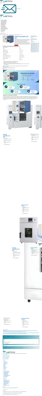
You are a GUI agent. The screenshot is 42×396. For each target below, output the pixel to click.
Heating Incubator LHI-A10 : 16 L (35, 43)
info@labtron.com (18, 8)
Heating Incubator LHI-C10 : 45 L (35, 48)
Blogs (4, 365)
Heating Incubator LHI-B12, (6, 331)
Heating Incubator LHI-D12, (20, 330)
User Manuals (5, 363)
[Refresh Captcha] (3, 346)
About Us (5, 361)
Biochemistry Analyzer (6, 382)
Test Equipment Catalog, (31, 332)
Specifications (4, 46)
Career (4, 366)
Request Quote (16, 45)
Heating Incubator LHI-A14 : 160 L (35, 44)
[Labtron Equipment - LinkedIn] (6, 358)
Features (8, 46)
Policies (5, 367)
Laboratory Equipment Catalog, (9, 332)
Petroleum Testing (3, 26)
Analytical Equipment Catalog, (17, 332)
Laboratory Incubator (11, 34)
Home (1, 34)
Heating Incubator (17, 34)
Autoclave (5, 379)
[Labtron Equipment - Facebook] (5, 358)
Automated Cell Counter (7, 380)
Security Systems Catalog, (17, 333)
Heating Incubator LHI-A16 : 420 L (35, 47)
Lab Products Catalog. (23, 333)
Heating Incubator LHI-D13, (13, 331)
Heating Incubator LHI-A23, (27, 330)
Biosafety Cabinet (6, 383)
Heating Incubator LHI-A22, (6, 330)
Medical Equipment (3, 23)
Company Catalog (6, 362)
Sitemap (5, 368)
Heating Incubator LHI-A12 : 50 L (35, 49)
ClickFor (3, 350)
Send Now (21, 347)
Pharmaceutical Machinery (4, 28)
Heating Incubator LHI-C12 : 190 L (35, 45)
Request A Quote (2, 14)
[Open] (0, 17)
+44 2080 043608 (6, 357)
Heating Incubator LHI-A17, (13, 330)
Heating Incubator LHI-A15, (20, 331)
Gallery (4, 364)
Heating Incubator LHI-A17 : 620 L (35, 50)
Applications (11, 46)
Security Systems (3, 29)
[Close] (0, 19)
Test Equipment (3, 24)
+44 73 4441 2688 (6, 356)
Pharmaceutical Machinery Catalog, (9, 333)
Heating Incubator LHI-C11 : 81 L (35, 51)
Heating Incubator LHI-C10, (34, 330)
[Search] (0, 3)
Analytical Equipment (3, 21)
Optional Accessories (16, 46)
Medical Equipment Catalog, (24, 332)
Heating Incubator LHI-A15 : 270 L (35, 46)
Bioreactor (5, 384)
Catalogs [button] (2, 31)
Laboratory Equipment (4, 20)
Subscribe (4, 390)
